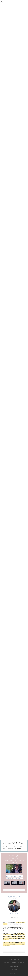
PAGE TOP (26, 945)
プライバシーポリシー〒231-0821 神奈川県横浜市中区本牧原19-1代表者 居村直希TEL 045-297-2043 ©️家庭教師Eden (14, 966)
